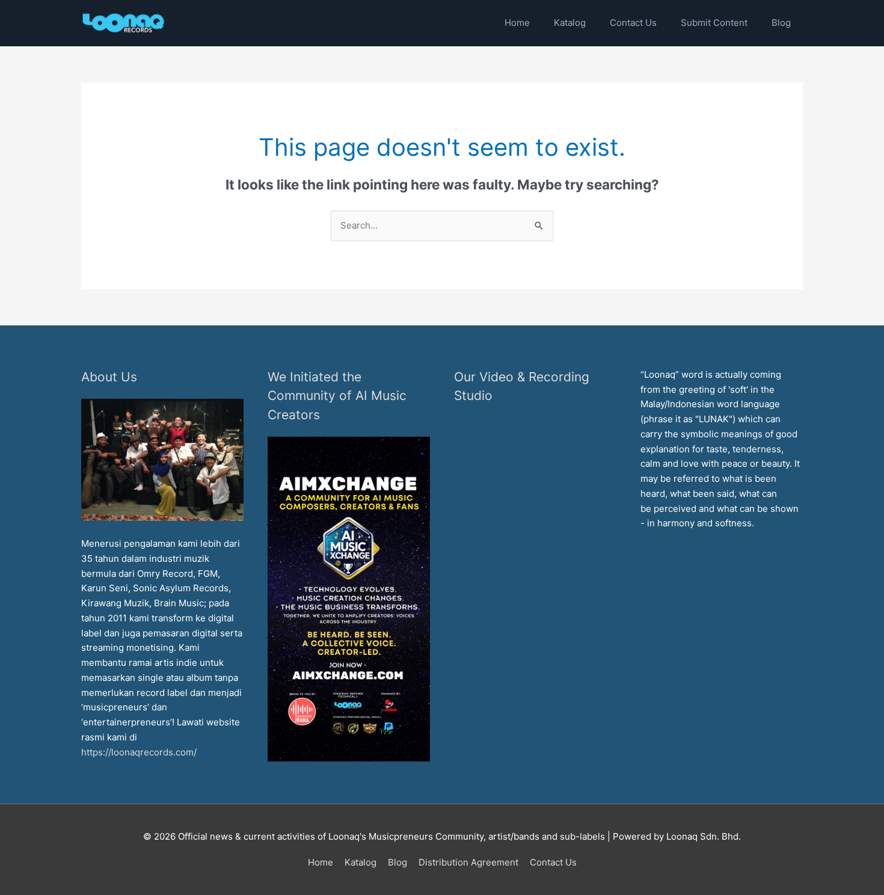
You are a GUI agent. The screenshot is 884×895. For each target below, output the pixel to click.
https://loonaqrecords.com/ (140, 752)
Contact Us (553, 862)
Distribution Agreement (468, 862)
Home (320, 862)
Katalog (360, 862)
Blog (397, 862)
